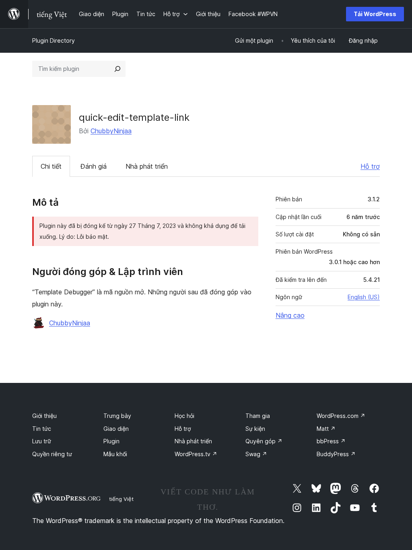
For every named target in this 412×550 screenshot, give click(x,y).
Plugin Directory (53, 40)
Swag (256, 454)
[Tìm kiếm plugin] (117, 69)
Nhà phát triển (147, 166)
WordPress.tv (196, 454)
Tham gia (257, 415)
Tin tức (41, 428)
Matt (326, 428)
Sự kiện (255, 428)
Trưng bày (117, 415)
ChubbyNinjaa (111, 131)
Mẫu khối (115, 454)
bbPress (331, 441)
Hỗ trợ (370, 166)
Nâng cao (290, 315)
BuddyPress (336, 454)
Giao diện (116, 428)
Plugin (111, 441)
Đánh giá (93, 166)
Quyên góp (263, 441)
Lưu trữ (41, 441)
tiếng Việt (121, 499)
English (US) (364, 297)
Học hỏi (184, 415)
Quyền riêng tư (52, 454)
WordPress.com (341, 415)
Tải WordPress (375, 13)
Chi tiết (51, 166)
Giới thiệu (44, 415)
